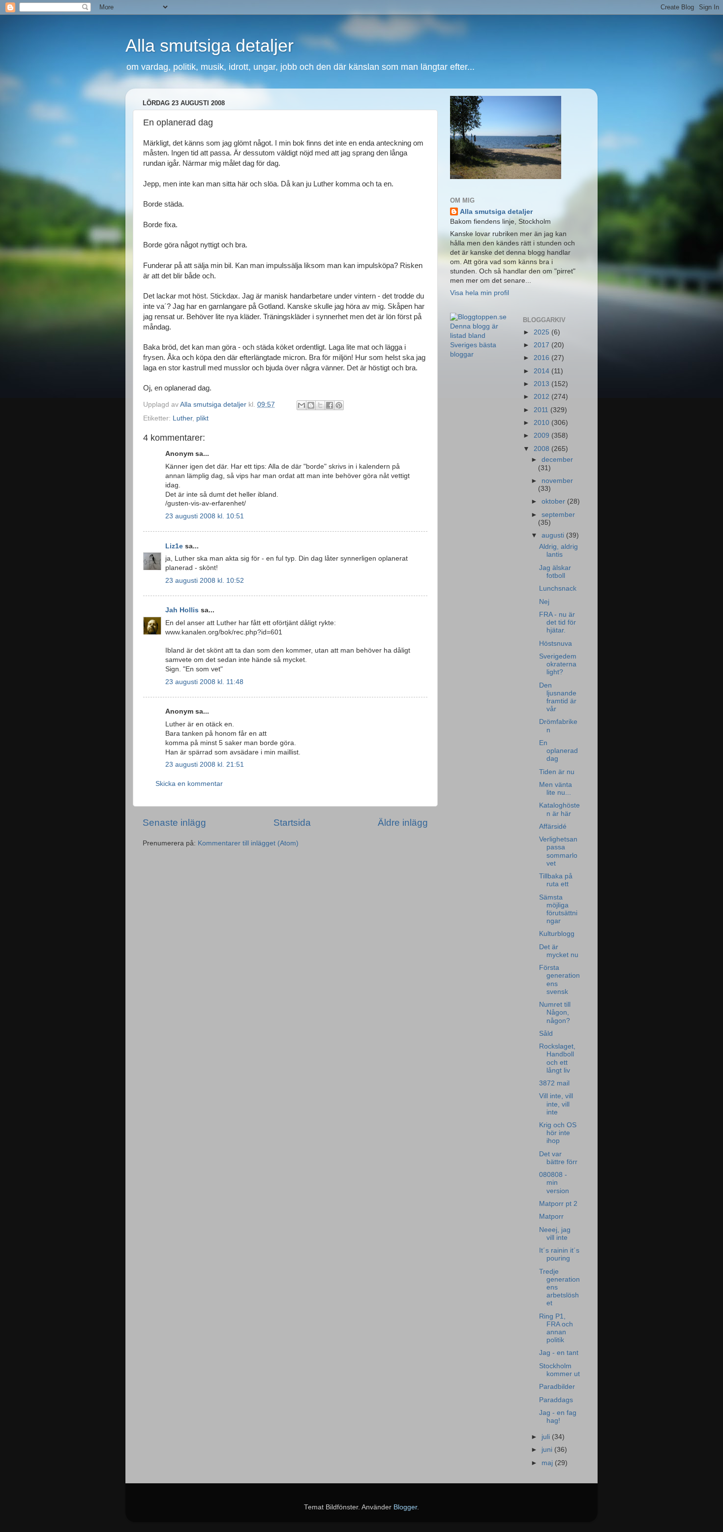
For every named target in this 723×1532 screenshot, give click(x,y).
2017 (542, 345)
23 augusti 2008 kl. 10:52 (204, 580)
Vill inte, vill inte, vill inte (556, 1103)
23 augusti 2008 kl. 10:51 (204, 516)
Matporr (551, 1216)
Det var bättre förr (558, 1158)
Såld (546, 1033)
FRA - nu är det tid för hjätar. (557, 622)
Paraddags (556, 1400)
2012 (542, 396)
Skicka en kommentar (189, 783)
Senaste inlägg (174, 822)
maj (548, 1463)
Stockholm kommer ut (559, 1370)
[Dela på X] (320, 405)
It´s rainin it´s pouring (559, 1254)
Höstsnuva (555, 643)
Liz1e (174, 546)
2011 (542, 410)
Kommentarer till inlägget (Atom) (248, 843)
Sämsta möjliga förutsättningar (558, 909)
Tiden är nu (556, 772)
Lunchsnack (557, 588)
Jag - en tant (558, 1352)
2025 (542, 332)
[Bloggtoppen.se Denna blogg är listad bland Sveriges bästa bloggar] (479, 354)
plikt (202, 418)
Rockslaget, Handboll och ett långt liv (557, 1058)
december (557, 459)
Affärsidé (553, 826)
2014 (542, 371)
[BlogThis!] (311, 405)
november (557, 480)
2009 (542, 435)
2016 (542, 357)
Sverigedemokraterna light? (557, 664)
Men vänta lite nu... (555, 788)
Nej (544, 601)
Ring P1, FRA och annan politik (556, 1328)
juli (547, 1437)
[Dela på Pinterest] (339, 405)
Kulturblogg (556, 933)
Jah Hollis (182, 610)
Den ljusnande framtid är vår (557, 697)
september (558, 514)
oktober (554, 501)
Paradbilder (557, 1386)
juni (548, 1449)
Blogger (405, 1507)
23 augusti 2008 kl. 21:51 (204, 764)
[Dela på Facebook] (329, 405)
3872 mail (554, 1083)
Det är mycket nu (558, 951)
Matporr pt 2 (558, 1203)
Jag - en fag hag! (557, 1416)
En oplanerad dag (558, 750)
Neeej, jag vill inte (555, 1233)
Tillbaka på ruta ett (555, 880)
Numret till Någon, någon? (555, 1012)
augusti (554, 535)
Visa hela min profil (479, 293)
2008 (542, 448)
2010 (542, 422)
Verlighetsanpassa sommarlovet (558, 851)
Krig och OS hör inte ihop (557, 1132)
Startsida (292, 822)
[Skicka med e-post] (301, 405)
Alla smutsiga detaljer (209, 45)
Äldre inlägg (403, 822)
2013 (542, 384)
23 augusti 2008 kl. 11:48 (204, 682)
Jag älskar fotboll (555, 571)
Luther (182, 418)
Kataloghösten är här (559, 809)
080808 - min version (554, 1182)
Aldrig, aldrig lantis (558, 550)
